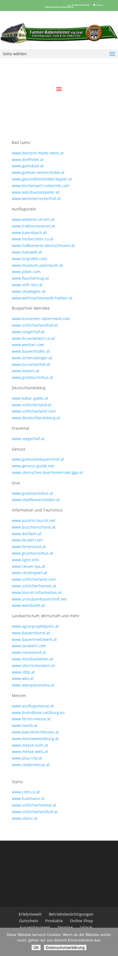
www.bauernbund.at (31, 632)
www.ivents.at (25, 725)
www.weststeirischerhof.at (36, 198)
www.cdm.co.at (26, 791)
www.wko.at (23, 678)
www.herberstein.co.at (33, 238)
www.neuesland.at (29, 652)
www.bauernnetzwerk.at (34, 639)
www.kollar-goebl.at (30, 398)
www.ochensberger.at (32, 357)
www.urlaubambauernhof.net (39, 599)
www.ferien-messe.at (31, 718)
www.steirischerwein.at (33, 665)
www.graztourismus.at (32, 377)
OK (36, 947)
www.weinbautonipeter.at (36, 192)
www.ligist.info (25, 559)
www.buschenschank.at (33, 527)
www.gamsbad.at (28, 165)
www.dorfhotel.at (28, 159)
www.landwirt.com (29, 645)
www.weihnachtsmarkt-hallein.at (42, 298)
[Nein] (111, 942)
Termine (65, 927)
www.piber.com (26, 271)
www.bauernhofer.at (31, 351)
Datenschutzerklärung (65, 947)
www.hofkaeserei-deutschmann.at (43, 245)
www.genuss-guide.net (33, 465)
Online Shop (81, 920)
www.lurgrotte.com (29, 258)
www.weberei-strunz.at (33, 219)
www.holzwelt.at (27, 252)
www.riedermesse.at (31, 764)
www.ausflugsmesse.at (33, 705)
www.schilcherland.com (34, 579)
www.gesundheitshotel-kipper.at (42, 179)
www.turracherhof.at (31, 364)
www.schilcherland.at (32, 404)
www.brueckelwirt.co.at (33, 338)
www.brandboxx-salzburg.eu (38, 712)
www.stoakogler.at (29, 291)
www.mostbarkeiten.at (32, 659)
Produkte (54, 920)
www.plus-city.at (27, 758)
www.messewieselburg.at (35, 738)
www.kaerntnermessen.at (35, 732)
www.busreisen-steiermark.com (41, 318)
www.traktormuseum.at (33, 226)
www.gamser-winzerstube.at (38, 172)
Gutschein (28, 920)
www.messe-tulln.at (30, 745)
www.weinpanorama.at (33, 685)
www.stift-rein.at (27, 284)
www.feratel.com (27, 540)
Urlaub (86, 927)
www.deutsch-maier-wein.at (38, 152)
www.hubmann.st (28, 798)
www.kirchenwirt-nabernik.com (40, 185)
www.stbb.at (23, 672)
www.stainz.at (25, 818)
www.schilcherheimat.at (34, 585)
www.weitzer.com (28, 344)
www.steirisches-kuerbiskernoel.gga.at (47, 472)
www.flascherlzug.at (30, 278)
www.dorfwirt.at (26, 533)
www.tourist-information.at (37, 592)
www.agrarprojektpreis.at (35, 626)
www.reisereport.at (29, 572)
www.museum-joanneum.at (37, 265)
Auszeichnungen (34, 927)
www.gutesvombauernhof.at (38, 459)
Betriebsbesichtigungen (71, 914)
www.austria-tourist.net (33, 520)
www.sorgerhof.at (28, 331)
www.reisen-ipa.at (28, 566)
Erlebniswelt (30, 914)
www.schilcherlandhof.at (35, 325)
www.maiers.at (25, 370)
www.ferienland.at (29, 546)
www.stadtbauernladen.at (36, 499)
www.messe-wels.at (30, 751)
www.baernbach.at (29, 232)
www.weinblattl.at (28, 605)
